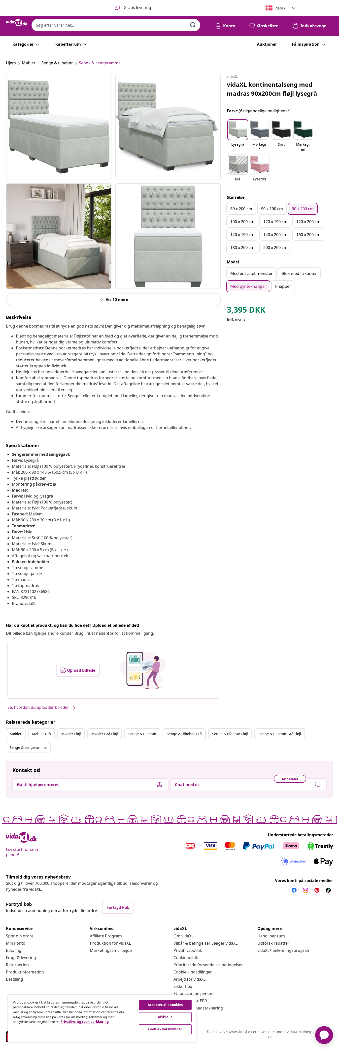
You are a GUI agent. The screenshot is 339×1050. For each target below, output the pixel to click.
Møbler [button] (16, 733)
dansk (280, 8)
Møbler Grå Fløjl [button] (104, 733)
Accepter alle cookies (165, 1005)
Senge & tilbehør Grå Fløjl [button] (279, 733)
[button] (238, 136)
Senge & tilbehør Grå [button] (184, 733)
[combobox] (116, 25)
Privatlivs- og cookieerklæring (85, 1021)
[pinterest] (316, 890)
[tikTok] (328, 890)
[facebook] (294, 890)
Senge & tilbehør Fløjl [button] (230, 733)
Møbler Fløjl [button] (71, 733)
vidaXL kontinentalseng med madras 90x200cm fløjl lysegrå (272, 88)
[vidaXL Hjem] (17, 22)
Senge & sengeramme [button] (28, 747)
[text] (246, 311)
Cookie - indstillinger (192, 972)
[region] (102, 1018)
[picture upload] (143, 670)
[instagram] (305, 890)
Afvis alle (165, 1017)
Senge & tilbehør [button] (142, 733)
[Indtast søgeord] (193, 25)
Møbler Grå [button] (41, 733)
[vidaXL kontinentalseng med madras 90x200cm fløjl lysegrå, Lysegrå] (58, 126)
